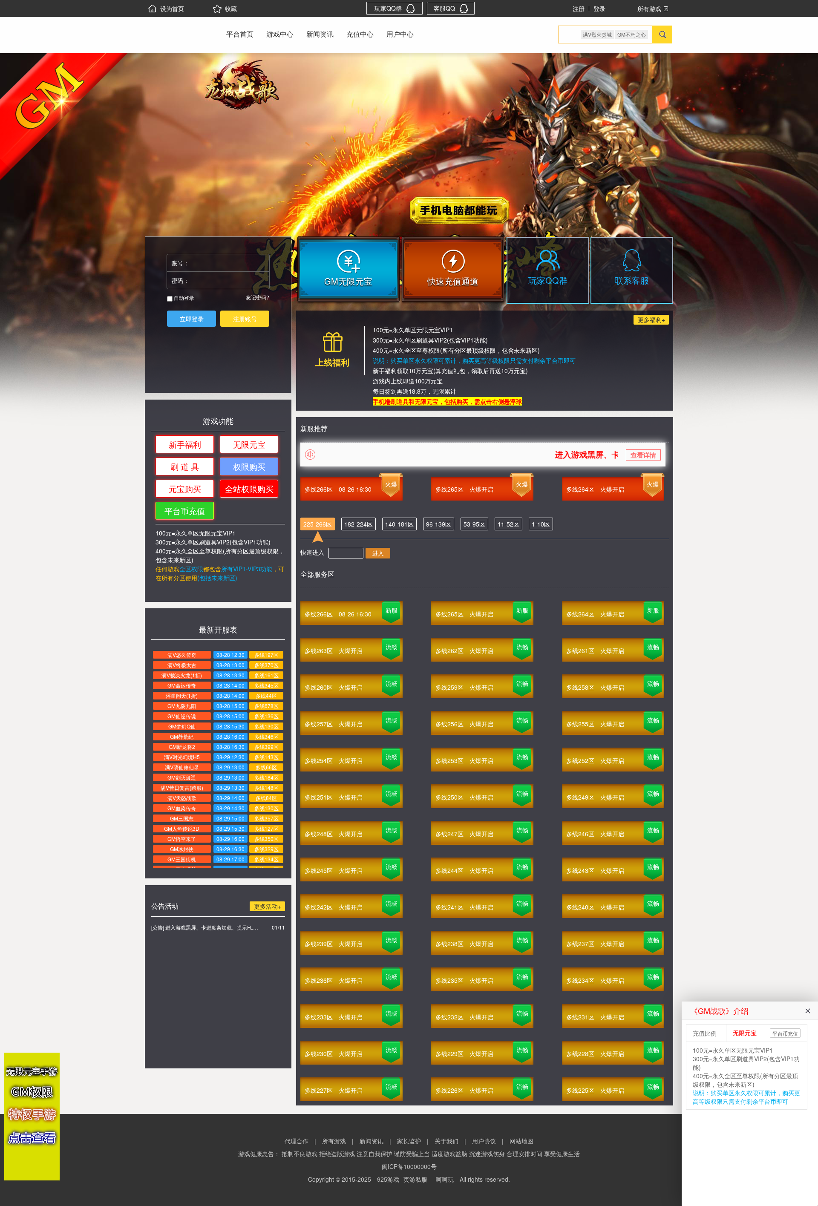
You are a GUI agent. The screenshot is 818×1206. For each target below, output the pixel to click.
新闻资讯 (320, 34)
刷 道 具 (184, 466)
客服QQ (444, 8)
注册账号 (245, 318)
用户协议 (484, 1141)
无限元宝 (249, 444)
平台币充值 (184, 510)
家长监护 (409, 1141)
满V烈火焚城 (597, 34)
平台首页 (239, 34)
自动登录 (183, 297)
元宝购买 (185, 488)
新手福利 (185, 444)
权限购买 (249, 466)
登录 (599, 8)
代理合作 (296, 1141)
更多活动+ (267, 906)
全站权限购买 (249, 488)
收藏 (231, 8)
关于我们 (446, 1141)
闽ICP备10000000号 (409, 1166)
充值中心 (360, 34)
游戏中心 (280, 34)
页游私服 (415, 1179)
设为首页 (172, 8)
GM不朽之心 (631, 34)
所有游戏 (334, 1141)
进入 (378, 553)
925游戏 (388, 1179)
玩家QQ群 (388, 8)
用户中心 (400, 34)
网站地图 (521, 1141)
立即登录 (192, 318)
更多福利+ (651, 319)
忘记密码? (257, 297)
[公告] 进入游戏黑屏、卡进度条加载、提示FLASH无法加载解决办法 (204, 927)
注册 (579, 8)
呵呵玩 (445, 1179)
